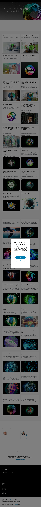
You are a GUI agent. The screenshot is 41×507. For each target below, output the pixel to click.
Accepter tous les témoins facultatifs (20, 257)
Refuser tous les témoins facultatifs (20, 260)
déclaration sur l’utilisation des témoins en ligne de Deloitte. (20, 252)
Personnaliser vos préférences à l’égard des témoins (20, 263)
